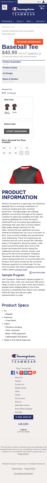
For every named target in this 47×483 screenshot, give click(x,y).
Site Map (18, 412)
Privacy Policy (23, 454)
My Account (20, 398)
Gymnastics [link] (40, 21)
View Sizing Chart (38, 272)
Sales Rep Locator (22, 405)
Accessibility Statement (23, 473)
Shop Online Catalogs (23, 409)
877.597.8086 (23, 432)
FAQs (17, 391)
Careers (18, 381)
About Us (19, 377)
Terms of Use (17, 469)
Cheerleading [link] (6, 21)
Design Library (20, 388)
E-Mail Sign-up (23, 417)
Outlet (17, 395)
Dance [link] (19, 21)
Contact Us (19, 384)
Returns (18, 402)
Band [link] (29, 21)
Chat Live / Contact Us (7, 2)
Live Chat (23, 424)
